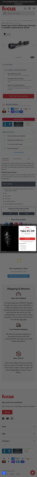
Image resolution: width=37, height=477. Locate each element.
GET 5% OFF (27, 238)
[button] (4, 473)
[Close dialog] (35, 227)
